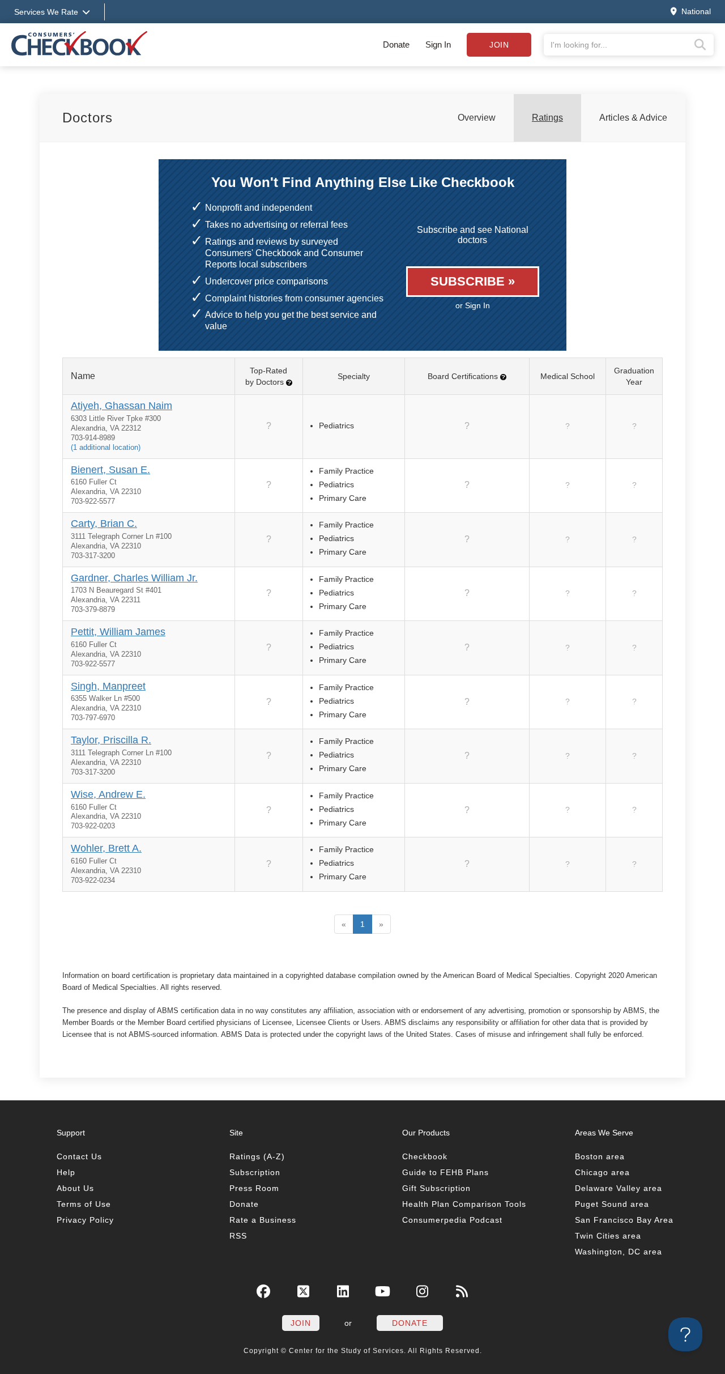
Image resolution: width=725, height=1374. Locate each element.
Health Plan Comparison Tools (464, 1204)
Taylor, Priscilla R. (111, 740)
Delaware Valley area (618, 1188)
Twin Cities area (608, 1235)
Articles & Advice (633, 117)
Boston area (600, 1156)
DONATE (410, 1323)
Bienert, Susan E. (110, 469)
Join (499, 44)
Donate (396, 44)
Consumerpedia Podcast (452, 1219)
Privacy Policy (85, 1219)
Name (83, 376)
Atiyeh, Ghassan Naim (121, 405)
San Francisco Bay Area (624, 1219)
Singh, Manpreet (108, 686)
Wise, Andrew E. (108, 794)
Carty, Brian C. (104, 523)
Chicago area (602, 1172)
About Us (75, 1188)
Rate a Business (262, 1219)
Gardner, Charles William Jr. (134, 578)
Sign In (438, 44)
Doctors (87, 117)
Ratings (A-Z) (257, 1156)
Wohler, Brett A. (106, 848)
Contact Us (79, 1156)
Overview (477, 117)
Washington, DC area (618, 1251)
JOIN (301, 1323)
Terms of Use (84, 1204)
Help (66, 1172)
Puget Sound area (612, 1204)
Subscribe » (472, 281)
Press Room (254, 1188)
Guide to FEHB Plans (445, 1172)
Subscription (254, 1172)
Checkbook (424, 1156)
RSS (238, 1235)
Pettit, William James (118, 631)
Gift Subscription (436, 1188)
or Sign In (472, 305)
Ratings (547, 117)
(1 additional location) (105, 447)
